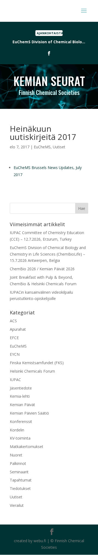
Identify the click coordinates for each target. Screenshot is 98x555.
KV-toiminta (20, 438)
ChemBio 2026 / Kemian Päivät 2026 (42, 268)
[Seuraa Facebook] (49, 53)
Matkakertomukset (26, 446)
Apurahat (18, 329)
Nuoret (16, 455)
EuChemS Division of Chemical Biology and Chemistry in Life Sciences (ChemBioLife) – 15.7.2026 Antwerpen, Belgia (48, 254)
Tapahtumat (21, 480)
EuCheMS (42, 146)
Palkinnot (18, 463)
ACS (13, 320)
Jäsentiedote (21, 388)
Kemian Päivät (22, 404)
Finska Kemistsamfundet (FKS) (37, 362)
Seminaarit (19, 471)
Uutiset (59, 146)
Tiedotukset (20, 488)
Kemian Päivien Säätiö (29, 413)
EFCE (14, 337)
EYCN (15, 354)
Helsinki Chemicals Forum (32, 371)
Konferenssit (21, 421)
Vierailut (17, 505)
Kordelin (17, 430)
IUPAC (15, 379)
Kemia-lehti (20, 396)
